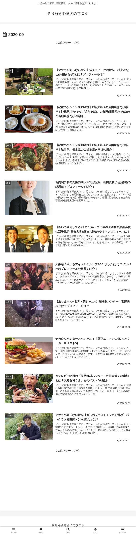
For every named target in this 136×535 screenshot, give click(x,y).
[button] (126, 467)
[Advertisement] (68, 53)
